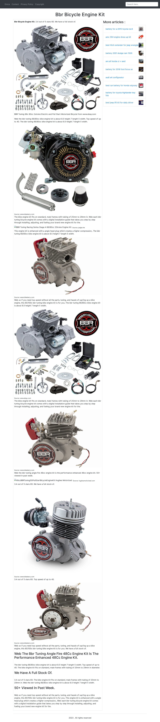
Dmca (7, 4)
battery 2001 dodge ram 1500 (119, 53)
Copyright (39, 4)
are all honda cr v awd (115, 61)
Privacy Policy (27, 4)
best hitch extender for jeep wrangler (122, 45)
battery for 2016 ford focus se (119, 69)
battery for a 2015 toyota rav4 (119, 29)
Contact (15, 4)
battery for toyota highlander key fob (120, 94)
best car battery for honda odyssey (121, 85)
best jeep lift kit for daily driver (119, 102)
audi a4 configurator (115, 77)
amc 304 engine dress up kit (118, 37)
